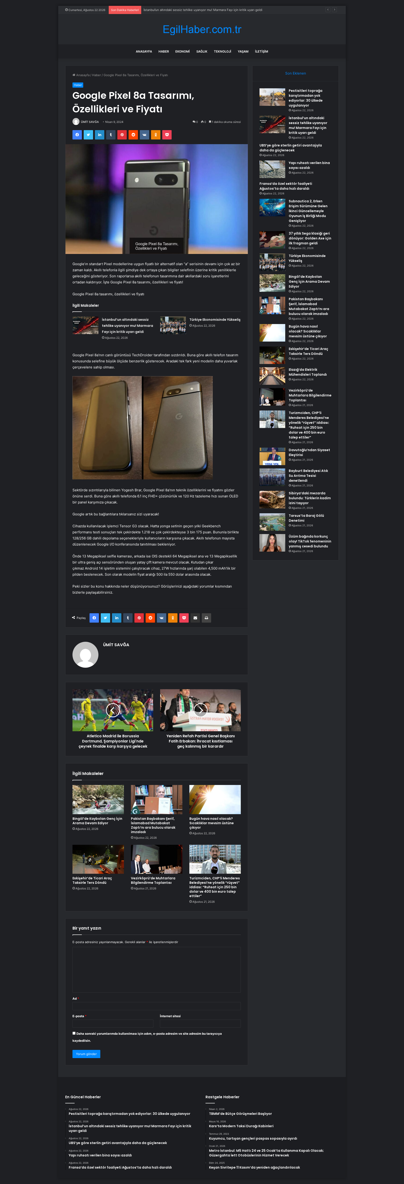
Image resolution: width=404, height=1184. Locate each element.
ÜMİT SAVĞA (90, 122)
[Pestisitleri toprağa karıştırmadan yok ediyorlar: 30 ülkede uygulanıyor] (272, 97)
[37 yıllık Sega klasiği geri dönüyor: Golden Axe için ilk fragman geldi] (272, 240)
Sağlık (201, 51)
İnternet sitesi (170, 1016)
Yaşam (243, 51)
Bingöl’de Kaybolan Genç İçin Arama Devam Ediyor (97, 820)
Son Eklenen (295, 73)
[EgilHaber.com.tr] (202, 29)
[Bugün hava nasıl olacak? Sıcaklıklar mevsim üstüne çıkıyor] (215, 799)
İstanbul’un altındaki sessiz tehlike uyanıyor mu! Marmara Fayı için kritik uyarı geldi (127, 325)
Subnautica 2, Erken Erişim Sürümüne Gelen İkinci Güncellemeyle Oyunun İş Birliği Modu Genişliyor (308, 211)
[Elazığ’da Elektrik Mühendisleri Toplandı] (272, 376)
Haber (164, 51)
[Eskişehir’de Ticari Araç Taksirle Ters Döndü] (98, 859)
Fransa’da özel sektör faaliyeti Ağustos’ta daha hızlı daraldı (286, 186)
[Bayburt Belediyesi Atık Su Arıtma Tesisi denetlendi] (272, 477)
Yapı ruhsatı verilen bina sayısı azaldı (309, 165)
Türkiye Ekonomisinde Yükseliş (215, 319)
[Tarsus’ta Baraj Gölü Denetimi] (272, 522)
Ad (75, 998)
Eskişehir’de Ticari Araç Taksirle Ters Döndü (92, 880)
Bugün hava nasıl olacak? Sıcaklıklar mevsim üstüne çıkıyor (211, 823)
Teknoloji (222, 51)
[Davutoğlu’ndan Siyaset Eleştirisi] (272, 456)
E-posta (79, 1016)
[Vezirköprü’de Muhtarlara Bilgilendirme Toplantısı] (156, 859)
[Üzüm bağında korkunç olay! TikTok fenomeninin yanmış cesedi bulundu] (272, 543)
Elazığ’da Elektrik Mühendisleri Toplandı (308, 372)
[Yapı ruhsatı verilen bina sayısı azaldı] (272, 169)
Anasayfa (144, 51)
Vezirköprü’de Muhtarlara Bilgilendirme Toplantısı (153, 880)
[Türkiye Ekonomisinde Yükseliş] (173, 325)
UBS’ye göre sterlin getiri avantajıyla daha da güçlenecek (291, 148)
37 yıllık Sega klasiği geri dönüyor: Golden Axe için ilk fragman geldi (310, 238)
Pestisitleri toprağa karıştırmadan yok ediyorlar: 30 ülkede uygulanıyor (306, 98)
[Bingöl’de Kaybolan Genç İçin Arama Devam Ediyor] (98, 799)
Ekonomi (182, 51)
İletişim (261, 51)
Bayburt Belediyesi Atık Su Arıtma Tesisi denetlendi (308, 475)
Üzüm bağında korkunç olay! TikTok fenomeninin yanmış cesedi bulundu (310, 541)
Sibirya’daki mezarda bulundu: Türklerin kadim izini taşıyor (310, 498)
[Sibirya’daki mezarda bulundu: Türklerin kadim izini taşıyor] (272, 499)
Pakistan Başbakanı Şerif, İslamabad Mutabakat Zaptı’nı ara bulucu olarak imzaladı (153, 825)
